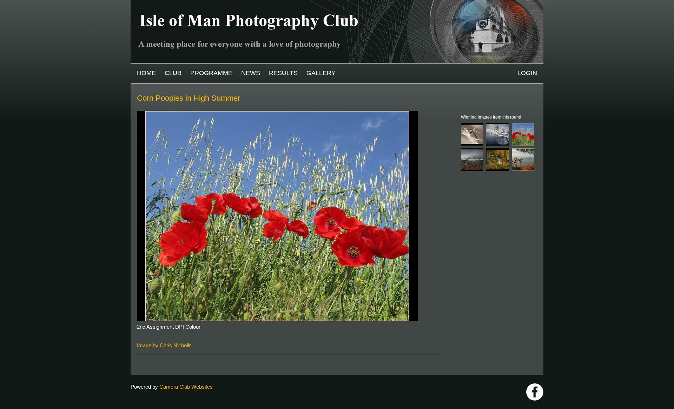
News (250, 72)
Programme (211, 72)
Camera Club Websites (186, 387)
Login (527, 72)
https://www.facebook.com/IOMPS (534, 392)
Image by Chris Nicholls (164, 345)
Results (283, 72)
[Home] (337, 3)
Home (146, 72)
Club (173, 72)
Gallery (321, 72)
